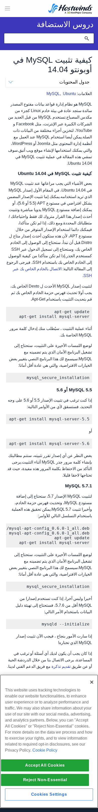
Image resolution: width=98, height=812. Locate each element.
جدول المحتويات (74, 81)
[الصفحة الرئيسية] (70, 9)
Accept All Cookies (45, 765)
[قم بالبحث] (87, 38)
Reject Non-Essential (45, 780)
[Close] (91, 682)
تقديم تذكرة (61, 666)
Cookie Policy (44, 750)
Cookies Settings (49, 794)
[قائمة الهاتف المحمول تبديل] (7, 8)
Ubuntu (69, 94)
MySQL (53, 94)
